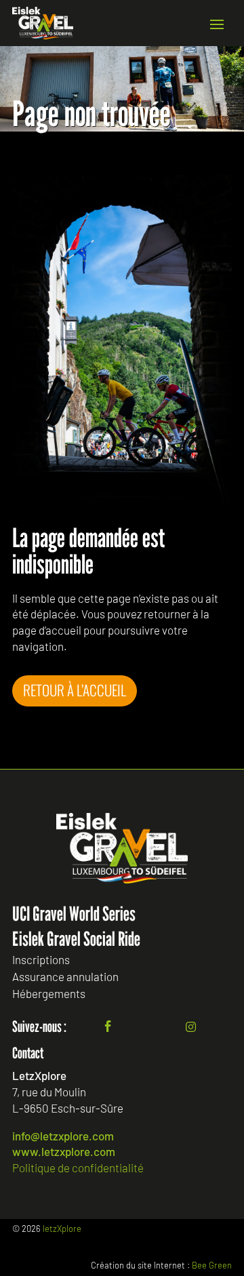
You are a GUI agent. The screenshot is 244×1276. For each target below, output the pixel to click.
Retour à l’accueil (74, 689)
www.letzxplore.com (63, 1151)
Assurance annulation (65, 976)
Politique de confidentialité (78, 1167)
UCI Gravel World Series (74, 913)
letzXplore (62, 1228)
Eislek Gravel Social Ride (76, 939)
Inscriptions (41, 959)
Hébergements (48, 993)
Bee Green (212, 1265)
